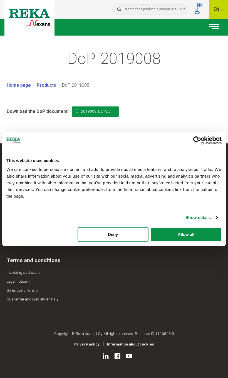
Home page (19, 85)
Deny (113, 234)
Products (46, 85)
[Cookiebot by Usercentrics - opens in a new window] (197, 140)
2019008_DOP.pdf (96, 111)
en (217, 9)
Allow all (186, 234)
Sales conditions (21, 290)
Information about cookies (130, 344)
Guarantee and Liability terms (31, 299)
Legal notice (17, 281)
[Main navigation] (214, 27)
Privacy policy (87, 344)
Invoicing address (22, 272)
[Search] (119, 9)
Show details (198, 217)
